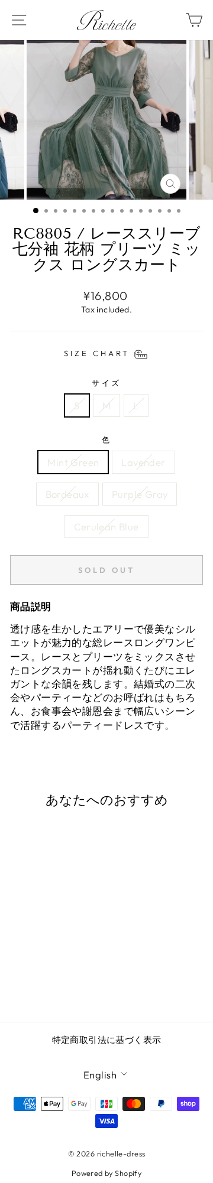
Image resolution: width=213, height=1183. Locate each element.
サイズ (107, 382)
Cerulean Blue (106, 526)
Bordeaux (67, 494)
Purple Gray (140, 494)
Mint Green (73, 462)
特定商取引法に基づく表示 (107, 1039)
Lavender (143, 462)
